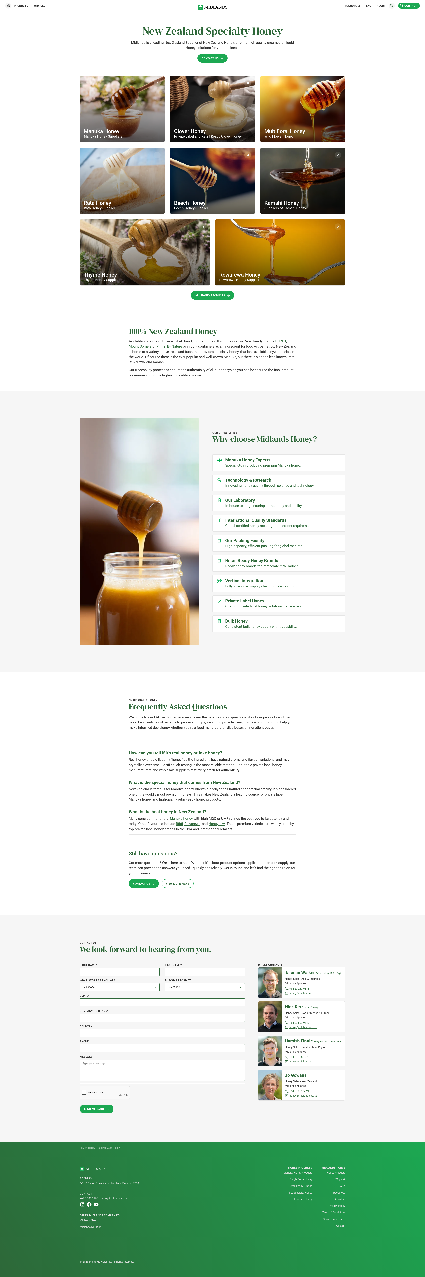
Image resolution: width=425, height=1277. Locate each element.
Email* (84, 995)
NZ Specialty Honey (300, 1192)
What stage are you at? (97, 980)
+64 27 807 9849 (299, 1022)
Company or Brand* (94, 1011)
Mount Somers (140, 346)
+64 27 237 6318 (299, 988)
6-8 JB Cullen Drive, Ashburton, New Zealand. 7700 (109, 1183)
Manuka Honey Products (297, 1172)
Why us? (39, 5)
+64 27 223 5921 (299, 1091)
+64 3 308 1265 (89, 1198)
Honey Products (336, 1172)
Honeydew (217, 824)
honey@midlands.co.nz (303, 993)
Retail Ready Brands (300, 1186)
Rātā (179, 824)
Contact (340, 1225)
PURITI (280, 341)
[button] (8, 5)
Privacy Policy (337, 1205)
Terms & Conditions (333, 1212)
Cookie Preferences (334, 1219)
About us (340, 1199)
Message (86, 1056)
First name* (88, 965)
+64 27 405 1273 (299, 1057)
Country (86, 1026)
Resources (339, 1192)
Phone (84, 1041)
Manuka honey (181, 819)
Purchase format (178, 980)
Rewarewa (192, 824)
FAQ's (342, 1186)
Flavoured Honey (302, 1199)
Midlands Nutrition (90, 1227)
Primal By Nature (169, 346)
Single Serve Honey (301, 1179)
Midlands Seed (88, 1220)
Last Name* (173, 965)
